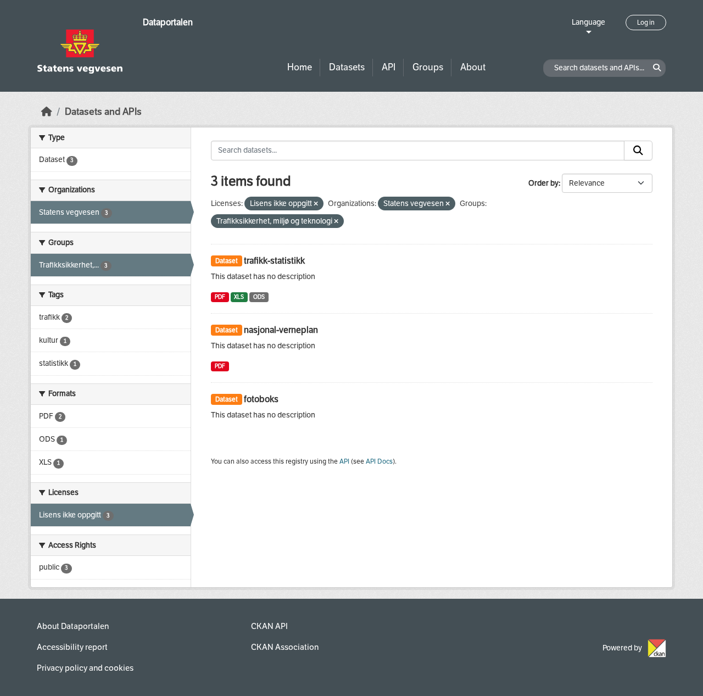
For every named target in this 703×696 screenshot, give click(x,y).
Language (588, 22)
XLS (239, 296)
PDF (220, 296)
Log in (646, 22)
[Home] (46, 112)
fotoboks (261, 399)
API (388, 67)
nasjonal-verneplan (281, 330)
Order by (543, 183)
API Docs (379, 461)
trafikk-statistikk (274, 260)
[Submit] (638, 150)
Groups (427, 67)
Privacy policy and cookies (85, 668)
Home (299, 67)
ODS (259, 296)
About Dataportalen (73, 626)
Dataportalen (168, 22)
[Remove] (316, 204)
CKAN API (269, 626)
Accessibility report (72, 647)
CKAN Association (285, 647)
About (473, 67)
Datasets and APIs (103, 112)
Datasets (347, 67)
